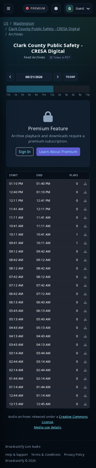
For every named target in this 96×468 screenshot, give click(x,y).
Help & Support (16, 454)
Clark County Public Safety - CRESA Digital (44, 28)
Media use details (47, 427)
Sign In (25, 151)
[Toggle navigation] (8, 8)
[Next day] (58, 77)
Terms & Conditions (46, 454)
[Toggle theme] (56, 8)
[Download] (85, 183)
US (6, 23)
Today (70, 77)
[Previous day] (10, 77)
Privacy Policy (74, 454)
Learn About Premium (58, 151)
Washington (23, 23)
